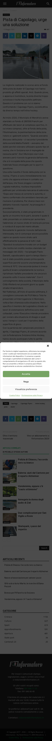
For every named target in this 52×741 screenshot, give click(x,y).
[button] (47, 345)
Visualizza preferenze (26, 389)
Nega (26, 381)
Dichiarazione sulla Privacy (32, 395)
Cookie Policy (14, 395)
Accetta (26, 374)
